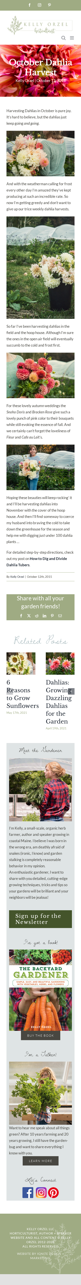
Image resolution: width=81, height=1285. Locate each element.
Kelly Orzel (17, 576)
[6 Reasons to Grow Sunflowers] (20, 663)
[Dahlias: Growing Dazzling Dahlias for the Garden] (60, 663)
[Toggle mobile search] (63, 38)
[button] (9, 691)
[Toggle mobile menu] (72, 38)
